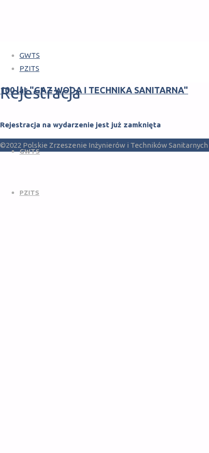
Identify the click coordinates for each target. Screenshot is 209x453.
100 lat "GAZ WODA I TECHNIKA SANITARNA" (94, 90)
